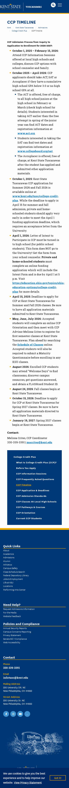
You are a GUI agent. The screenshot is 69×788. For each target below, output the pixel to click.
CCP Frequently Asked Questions (35, 479)
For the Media (9, 612)
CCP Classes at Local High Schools (36, 501)
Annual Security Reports (15, 628)
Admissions (42, 27)
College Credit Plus (19, 30)
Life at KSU (8, 582)
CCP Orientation (25, 512)
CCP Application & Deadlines (32, 490)
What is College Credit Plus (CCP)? (36, 462)
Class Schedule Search (14, 571)
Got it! (57, 778)
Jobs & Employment (13, 579)
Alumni (6, 561)
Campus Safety (10, 568)
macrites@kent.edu (39, 442)
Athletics (7, 564)
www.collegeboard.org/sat (35, 151)
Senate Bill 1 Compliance (15, 638)
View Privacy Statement (28, 782)
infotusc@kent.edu (15, 677)
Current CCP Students (29, 518)
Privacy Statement (12, 635)
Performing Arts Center (14, 589)
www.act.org (26, 133)
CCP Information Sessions (31, 473)
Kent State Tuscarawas (25, 27)
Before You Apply (26, 467)
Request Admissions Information (19, 609)
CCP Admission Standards (31, 495)
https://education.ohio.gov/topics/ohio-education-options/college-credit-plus (38, 287)
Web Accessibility (11, 642)
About (6, 550)
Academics (8, 554)
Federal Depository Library (16, 575)
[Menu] (60, 5)
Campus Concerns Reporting (17, 631)
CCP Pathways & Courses (30, 507)
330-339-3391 (11, 667)
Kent (9, 27)
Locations (8, 586)
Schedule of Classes (30, 344)
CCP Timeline (23, 484)
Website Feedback (12, 616)
